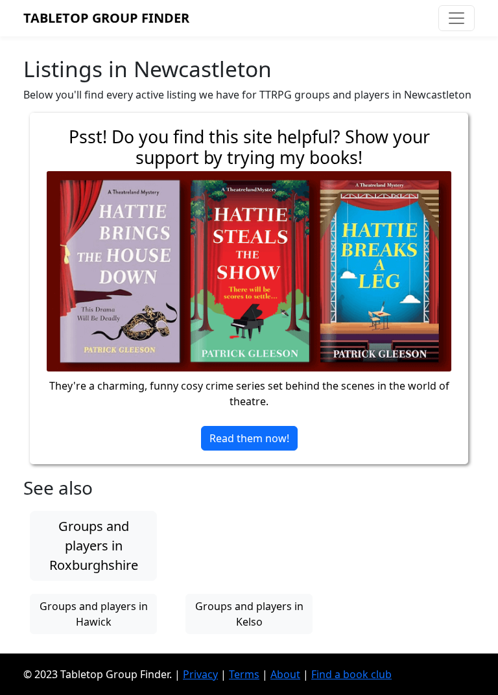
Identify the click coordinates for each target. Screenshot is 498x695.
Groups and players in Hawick (94, 614)
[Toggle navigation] (456, 18)
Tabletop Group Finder (106, 18)
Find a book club (351, 674)
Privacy (200, 674)
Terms (244, 674)
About (285, 674)
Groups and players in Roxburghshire (93, 545)
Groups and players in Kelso (249, 614)
